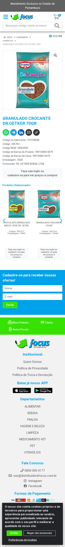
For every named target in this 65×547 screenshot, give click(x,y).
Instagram (35, 481)
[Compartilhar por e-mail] (28, 132)
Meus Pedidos (20, 322)
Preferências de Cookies (22, 540)
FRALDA (32, 419)
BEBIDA (33, 413)
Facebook (35, 486)
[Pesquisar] (57, 25)
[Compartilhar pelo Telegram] (13, 132)
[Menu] (6, 17)
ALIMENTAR (32, 406)
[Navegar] (4, 220)
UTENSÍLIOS (32, 452)
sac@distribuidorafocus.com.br (35, 475)
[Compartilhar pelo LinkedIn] (21, 132)
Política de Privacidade (32, 368)
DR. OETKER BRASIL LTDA (30, 163)
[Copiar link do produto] (36, 132)
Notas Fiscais (20, 329)
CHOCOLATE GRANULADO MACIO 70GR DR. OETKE (16, 224)
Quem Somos (32, 362)
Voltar (57, 36)
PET (32, 446)
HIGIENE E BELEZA (32, 426)
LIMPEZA (32, 432)
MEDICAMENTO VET (32, 439)
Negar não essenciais (39, 533)
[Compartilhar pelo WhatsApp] (6, 132)
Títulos (49, 322)
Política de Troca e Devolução (32, 375)
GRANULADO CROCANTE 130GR (49, 224)
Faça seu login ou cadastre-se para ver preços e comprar (32, 173)
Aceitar (14, 533)
